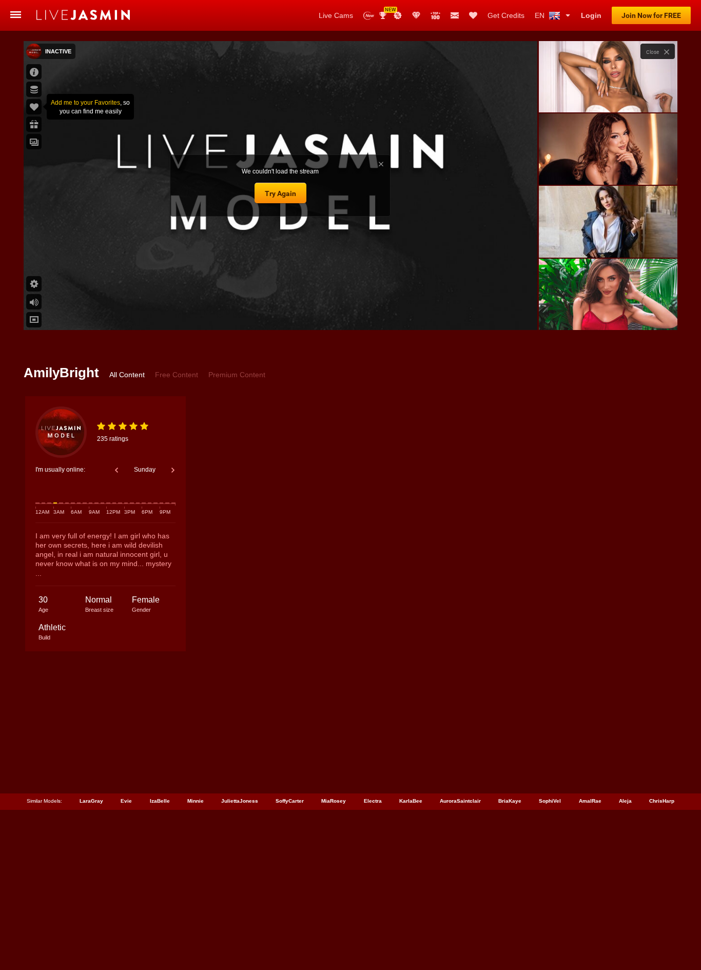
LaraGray (91, 801)
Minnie (195, 801)
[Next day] (173, 470)
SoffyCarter (290, 801)
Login (591, 15)
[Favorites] (473, 15)
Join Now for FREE (651, 15)
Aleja (625, 801)
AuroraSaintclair (460, 801)
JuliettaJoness (239, 801)
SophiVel (550, 801)
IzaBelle (160, 801)
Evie (126, 801)
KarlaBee (410, 801)
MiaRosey (333, 801)
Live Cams (336, 15)
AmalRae (590, 801)
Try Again (280, 193)
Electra (373, 801)
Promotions (398, 15)
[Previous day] (116, 470)
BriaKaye (509, 801)
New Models (368, 15)
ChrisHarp (661, 801)
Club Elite (416, 15)
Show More (608, 312)
